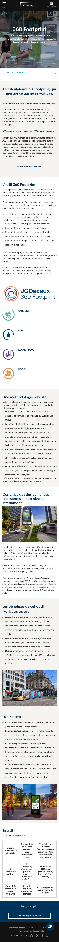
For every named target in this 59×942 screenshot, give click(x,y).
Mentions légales (17, 928)
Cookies (32, 928)
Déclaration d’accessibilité (32, 931)
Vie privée (45, 928)
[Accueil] (27, 5)
